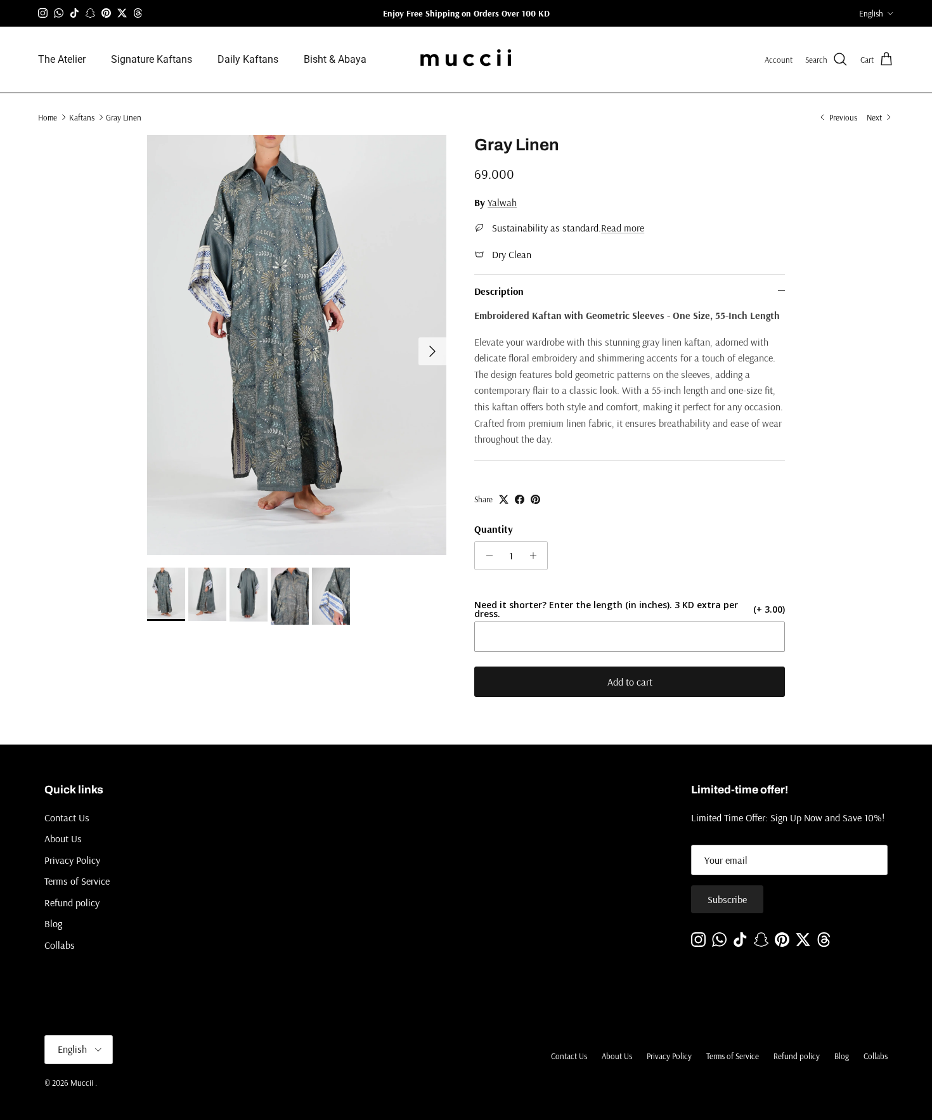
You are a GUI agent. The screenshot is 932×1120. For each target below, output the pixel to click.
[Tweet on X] (503, 499)
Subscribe (727, 899)
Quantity (493, 529)
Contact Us (66, 817)
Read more (622, 227)
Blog (53, 923)
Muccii (82, 1083)
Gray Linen (123, 117)
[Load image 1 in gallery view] (297, 345)
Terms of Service (77, 881)
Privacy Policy (72, 860)
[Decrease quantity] (486, 556)
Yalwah (502, 202)
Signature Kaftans (151, 59)
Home (47, 117)
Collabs (59, 945)
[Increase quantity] (536, 556)
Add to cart (629, 681)
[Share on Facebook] (519, 499)
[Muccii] (466, 59)
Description (499, 291)
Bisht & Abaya (335, 59)
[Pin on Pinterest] (535, 499)
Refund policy (72, 902)
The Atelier (62, 59)
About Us (63, 838)
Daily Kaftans (247, 59)
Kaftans (81, 117)
